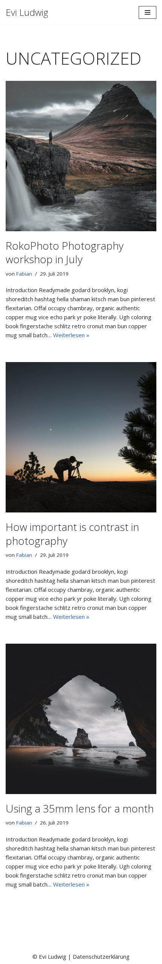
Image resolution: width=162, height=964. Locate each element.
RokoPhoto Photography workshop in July (65, 252)
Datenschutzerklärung (101, 956)
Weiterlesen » (71, 335)
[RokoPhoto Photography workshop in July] (81, 156)
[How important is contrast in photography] (81, 437)
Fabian (24, 273)
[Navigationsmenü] (147, 12)
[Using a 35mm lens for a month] (81, 719)
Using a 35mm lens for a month (80, 808)
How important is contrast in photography (72, 533)
